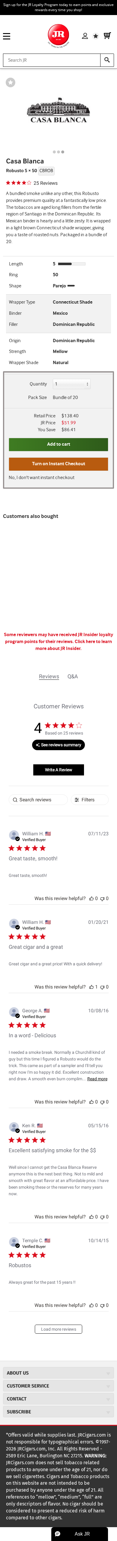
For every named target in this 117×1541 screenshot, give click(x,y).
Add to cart (58, 444)
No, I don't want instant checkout (41, 478)
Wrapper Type (22, 302)
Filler (13, 324)
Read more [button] (97, 1078)
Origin (15, 341)
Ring (13, 275)
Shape (15, 286)
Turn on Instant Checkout (58, 464)
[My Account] (85, 36)
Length (16, 264)
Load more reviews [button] (58, 1329)
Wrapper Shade (23, 363)
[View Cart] (107, 36)
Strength (17, 351)
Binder (15, 313)
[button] (91, 898)
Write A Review (58, 769)
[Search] (107, 60)
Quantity (38, 384)
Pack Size (37, 398)
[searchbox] (38, 799)
